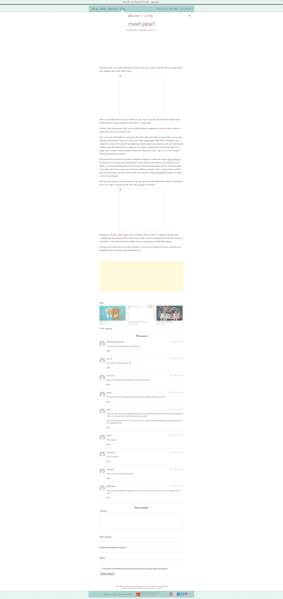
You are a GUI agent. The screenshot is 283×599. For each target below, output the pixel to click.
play (103, 9)
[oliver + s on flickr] (174, 594)
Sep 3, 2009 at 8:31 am (177, 358)
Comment (103, 511)
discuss (112, 9)
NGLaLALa (111, 452)
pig (159, 150)
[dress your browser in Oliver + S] (141, 313)
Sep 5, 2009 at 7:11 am (177, 486)
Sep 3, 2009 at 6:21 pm (177, 469)
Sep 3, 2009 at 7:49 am (177, 342)
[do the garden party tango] (169, 313)
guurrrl (109, 359)
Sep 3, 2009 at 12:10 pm (176, 435)
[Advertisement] (141, 49)
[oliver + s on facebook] (178, 594)
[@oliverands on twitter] (182, 594)
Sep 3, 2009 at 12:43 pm (176, 452)
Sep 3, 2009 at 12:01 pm (176, 409)
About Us (116, 594)
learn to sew (162, 8)
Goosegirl (110, 469)
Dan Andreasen (174, 159)
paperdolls (108, 328)
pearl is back (103, 322)
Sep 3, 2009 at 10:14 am (176, 392)
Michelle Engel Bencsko (115, 342)
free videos (174, 8)
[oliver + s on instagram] (186, 594)
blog (122, 9)
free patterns (185, 8)
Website (102, 558)
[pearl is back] (112, 313)
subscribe (149, 569)
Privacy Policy (127, 594)
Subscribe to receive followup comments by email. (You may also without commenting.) (135, 569)
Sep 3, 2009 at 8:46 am (177, 375)
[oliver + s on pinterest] (171, 594)
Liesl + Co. (138, 594)
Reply (108, 351)
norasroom (111, 376)
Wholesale (108, 594)
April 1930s (166, 137)
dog (153, 150)
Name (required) (105, 537)
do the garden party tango (164, 322)
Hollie (109, 436)
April (109, 409)
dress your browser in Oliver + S (138, 322)
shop (95, 9)
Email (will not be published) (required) (112, 547)
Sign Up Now (155, 2)
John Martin (149, 140)
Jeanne (109, 393)
